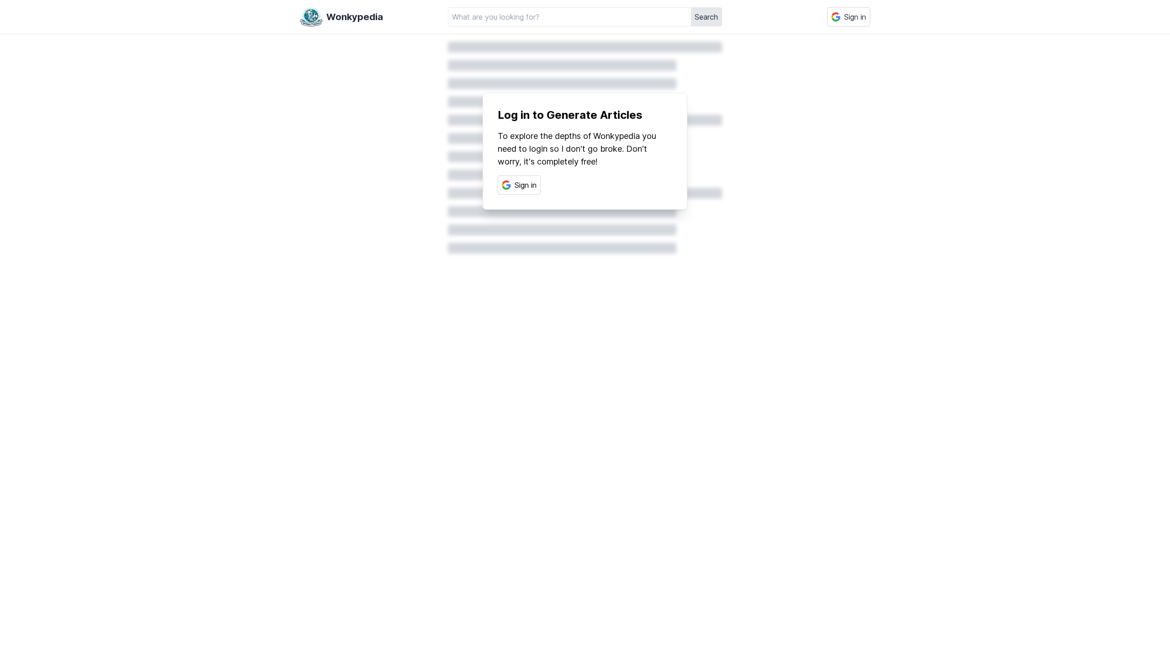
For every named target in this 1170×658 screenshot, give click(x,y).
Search (706, 16)
